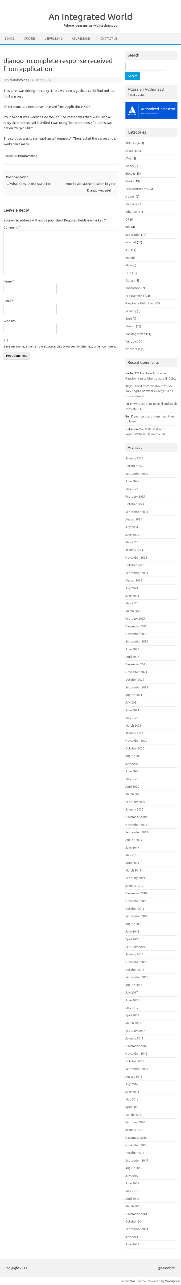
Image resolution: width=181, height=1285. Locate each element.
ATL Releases (81, 38)
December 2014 (136, 1213)
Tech (128, 318)
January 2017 (134, 1038)
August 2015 (133, 1168)
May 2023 (131, 603)
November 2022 (136, 633)
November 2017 (136, 962)
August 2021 (133, 694)
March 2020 (133, 794)
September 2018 (136, 916)
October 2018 (134, 908)
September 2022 (136, 641)
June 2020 (132, 771)
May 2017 (131, 1007)
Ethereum (132, 211)
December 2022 (136, 626)
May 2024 (131, 542)
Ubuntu (130, 326)
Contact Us (108, 38)
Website (10, 321)
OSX (128, 272)
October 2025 (134, 465)
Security (130, 311)
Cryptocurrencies (137, 188)
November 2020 (136, 740)
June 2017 (132, 1000)
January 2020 (134, 809)
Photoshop (133, 288)
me (127, 257)
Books (9, 38)
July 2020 (131, 763)
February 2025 (135, 496)
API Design (132, 143)
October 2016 (134, 1061)
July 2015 (131, 1175)
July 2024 (131, 526)
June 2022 (132, 649)
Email (9, 301)
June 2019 (132, 847)
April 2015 (132, 1198)
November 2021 (136, 672)
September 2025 (136, 473)
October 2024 (134, 504)
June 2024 (132, 534)
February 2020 (135, 801)
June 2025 (132, 481)
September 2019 (136, 832)
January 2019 (134, 885)
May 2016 (131, 1099)
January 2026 (134, 458)
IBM (128, 227)
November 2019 (136, 824)
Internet (130, 242)
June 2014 (132, 1244)
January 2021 (134, 733)
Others (130, 280)
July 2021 (131, 702)
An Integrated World (90, 16)
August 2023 (133, 580)
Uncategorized (135, 334)
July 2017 (131, 992)
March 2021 (133, 725)
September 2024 (136, 511)
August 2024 (133, 519)
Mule (128, 265)
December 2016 (136, 1046)
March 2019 (133, 870)
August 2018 (133, 923)
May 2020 (131, 778)
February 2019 (135, 878)
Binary (129, 166)
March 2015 (133, 1206)
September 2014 (136, 1229)
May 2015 (131, 1190)
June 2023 (132, 595)
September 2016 (136, 1068)
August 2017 (133, 984)
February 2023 (135, 618)
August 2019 (133, 839)
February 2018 (135, 946)
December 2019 (136, 816)
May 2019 (131, 855)
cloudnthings (19, 80)
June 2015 (132, 1183)
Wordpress (173, 1281)
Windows (131, 341)
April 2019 (132, 862)
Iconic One (128, 1281)
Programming (27, 155)
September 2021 (136, 687)
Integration (132, 234)
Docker (130, 196)
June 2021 (132, 710)
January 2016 (134, 1129)
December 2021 (136, 664)
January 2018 (134, 954)
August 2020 (133, 755)
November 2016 (136, 1053)
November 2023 (136, 557)
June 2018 (132, 931)
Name (9, 281)
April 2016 (132, 1107)
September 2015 (136, 1160)
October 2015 (134, 1152)
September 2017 (136, 977)
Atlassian (131, 150)
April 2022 (132, 656)
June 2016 (132, 1091)
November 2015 (136, 1145)
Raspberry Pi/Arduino (140, 303)
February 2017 (135, 1030)
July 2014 (131, 1236)
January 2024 (134, 550)
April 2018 (132, 939)
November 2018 (136, 901)
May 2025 (131, 488)
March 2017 (133, 1023)
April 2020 (132, 786)
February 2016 (135, 1122)
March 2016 (133, 1114)
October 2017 (134, 969)
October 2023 (134, 565)
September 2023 (136, 572)
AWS (128, 158)
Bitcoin (130, 173)
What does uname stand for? (29, 184)
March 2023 (133, 611)
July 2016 (131, 1084)
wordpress (132, 349)
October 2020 (134, 748)
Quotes (29, 38)
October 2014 (134, 1221)
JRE (127, 249)
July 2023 (131, 588)
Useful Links (53, 38)
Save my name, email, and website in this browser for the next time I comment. (60, 346)
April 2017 (132, 1015)
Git (127, 219)
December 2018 (136, 893)
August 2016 (133, 1076)
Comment (12, 227)
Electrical (131, 204)
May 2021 (131, 717)
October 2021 (134, 679)
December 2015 (136, 1137)
